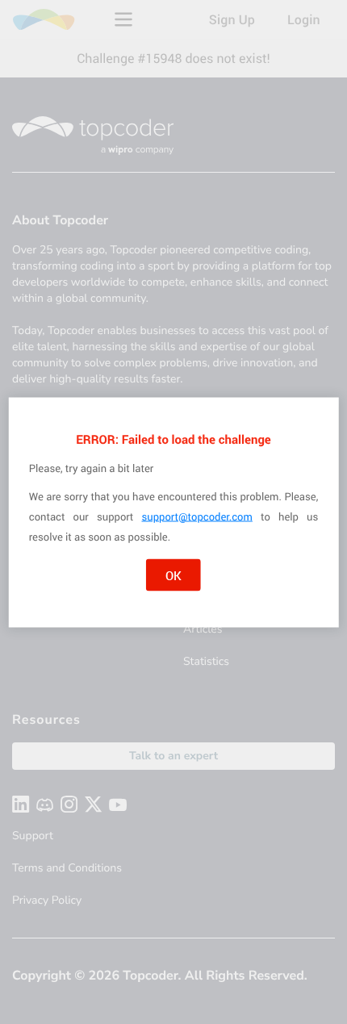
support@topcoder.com (197, 515)
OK (173, 574)
